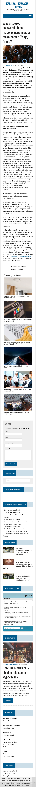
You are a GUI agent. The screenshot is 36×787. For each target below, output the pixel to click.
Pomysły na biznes (9, 773)
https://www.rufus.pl (10, 771)
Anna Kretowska (12, 664)
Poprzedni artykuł (19, 267)
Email (6, 437)
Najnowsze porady (10, 543)
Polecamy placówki (10, 638)
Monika (9, 65)
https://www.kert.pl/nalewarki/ (19, 256)
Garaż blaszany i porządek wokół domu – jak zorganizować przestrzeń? (23, 578)
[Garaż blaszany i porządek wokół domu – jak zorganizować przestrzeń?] (8, 578)
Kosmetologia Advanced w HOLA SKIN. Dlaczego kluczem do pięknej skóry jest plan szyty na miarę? (18, 565)
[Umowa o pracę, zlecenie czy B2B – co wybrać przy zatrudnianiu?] (8, 552)
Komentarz (8, 449)
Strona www (9, 443)
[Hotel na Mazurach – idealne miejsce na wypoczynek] (18, 662)
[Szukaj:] (18, 481)
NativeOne (18, 417)
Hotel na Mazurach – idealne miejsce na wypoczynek (16, 672)
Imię (6, 431)
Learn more (16, 785)
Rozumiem (25, 785)
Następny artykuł (17, 269)
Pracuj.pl (6, 776)
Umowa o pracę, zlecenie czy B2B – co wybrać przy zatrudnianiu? (23, 552)
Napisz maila (7, 754)
